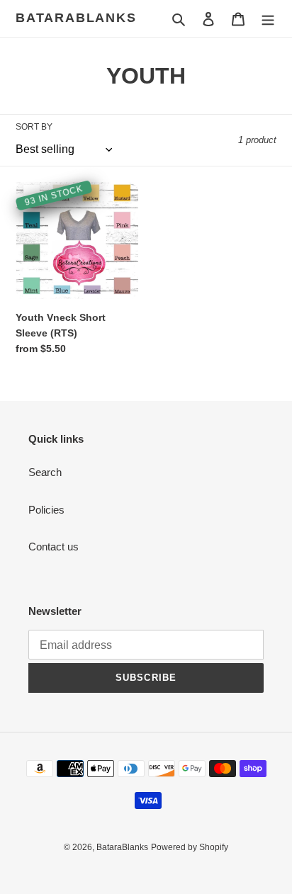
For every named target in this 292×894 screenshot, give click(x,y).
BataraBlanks (76, 18)
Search (45, 472)
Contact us (53, 547)
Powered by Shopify (189, 847)
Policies (46, 510)
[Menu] (268, 19)
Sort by (34, 127)
